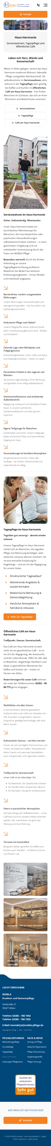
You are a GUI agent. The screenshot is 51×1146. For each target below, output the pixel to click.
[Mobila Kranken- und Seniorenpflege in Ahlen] (16, 2)
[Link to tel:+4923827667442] (38, 5)
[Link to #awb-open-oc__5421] (45, 5)
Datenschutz (33, 1139)
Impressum (22, 1139)
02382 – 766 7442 (21, 1015)
